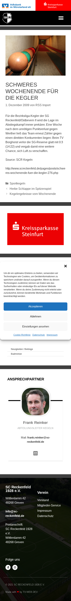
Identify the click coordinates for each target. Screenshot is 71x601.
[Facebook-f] (8, 567)
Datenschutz (38, 335)
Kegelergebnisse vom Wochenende (33, 193)
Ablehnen (35, 316)
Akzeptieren (35, 306)
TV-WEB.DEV (30, 592)
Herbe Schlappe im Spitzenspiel (30, 188)
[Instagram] (14, 567)
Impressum (52, 335)
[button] (65, 266)
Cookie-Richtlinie (22, 335)
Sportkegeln (17, 183)
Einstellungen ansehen (35, 326)
